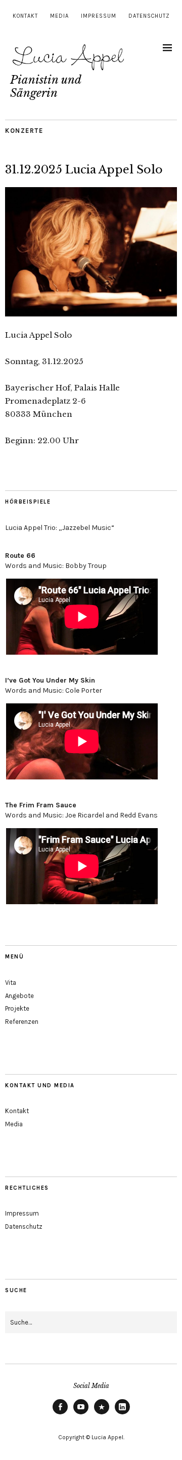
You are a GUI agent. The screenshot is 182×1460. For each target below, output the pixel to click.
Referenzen (21, 1021)
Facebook (60, 1413)
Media (59, 16)
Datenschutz (149, 16)
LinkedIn (122, 1413)
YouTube (80, 1413)
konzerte (24, 130)
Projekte (17, 1008)
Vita (10, 982)
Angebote (19, 996)
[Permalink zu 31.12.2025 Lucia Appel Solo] (91, 313)
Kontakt (25, 16)
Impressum (98, 16)
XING (101, 1413)
